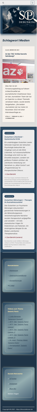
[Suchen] (3, 2)
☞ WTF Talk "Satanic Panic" (18, 322)
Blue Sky (12, 389)
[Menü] (33, 3)
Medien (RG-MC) (14, 50)
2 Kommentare (9, 118)
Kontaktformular (15, 281)
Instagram (13, 384)
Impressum (13, 271)
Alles (7, 50)
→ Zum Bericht (10, 174)
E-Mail (11, 286)
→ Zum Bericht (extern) (13, 237)
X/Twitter (13, 379)
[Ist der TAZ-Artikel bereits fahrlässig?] (18, 71)
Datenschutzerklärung (17, 275)
